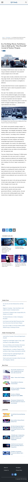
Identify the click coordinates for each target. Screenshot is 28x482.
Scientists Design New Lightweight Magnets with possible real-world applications (13, 354)
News (4, 50)
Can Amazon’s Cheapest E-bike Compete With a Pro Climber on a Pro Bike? (14, 313)
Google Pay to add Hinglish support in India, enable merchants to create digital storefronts (13, 341)
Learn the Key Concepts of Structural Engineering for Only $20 (14, 337)
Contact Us (6, 470)
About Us (6, 467)
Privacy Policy (19, 470)
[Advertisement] (14, 21)
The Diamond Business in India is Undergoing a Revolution (13, 317)
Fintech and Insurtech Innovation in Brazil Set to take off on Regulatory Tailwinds (14, 359)
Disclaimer (18, 467)
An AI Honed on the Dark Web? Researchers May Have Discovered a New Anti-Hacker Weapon (13, 322)
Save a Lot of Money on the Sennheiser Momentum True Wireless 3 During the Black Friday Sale (14, 345)
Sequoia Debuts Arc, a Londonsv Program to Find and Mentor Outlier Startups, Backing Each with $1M (14, 350)
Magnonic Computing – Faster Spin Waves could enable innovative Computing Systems (13, 309)
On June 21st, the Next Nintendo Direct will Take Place (13, 304)
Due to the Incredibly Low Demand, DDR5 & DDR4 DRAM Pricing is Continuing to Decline (14, 326)
